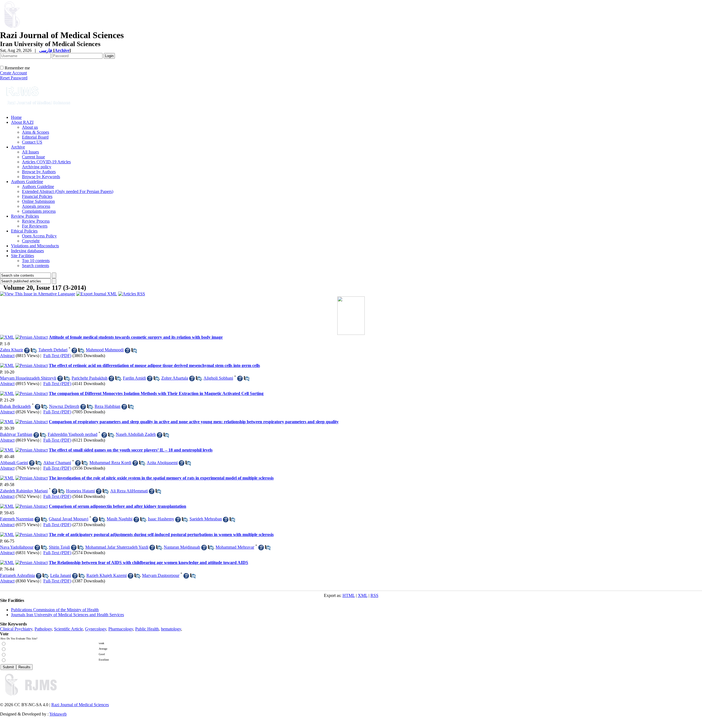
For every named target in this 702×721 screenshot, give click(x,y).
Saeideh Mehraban (205, 519)
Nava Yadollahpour (16, 547)
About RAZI (22, 122)
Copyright (30, 241)
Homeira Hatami (80, 491)
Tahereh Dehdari (52, 349)
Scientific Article (68, 629)
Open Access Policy (39, 236)
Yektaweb (58, 714)
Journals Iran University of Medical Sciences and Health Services (67, 614)
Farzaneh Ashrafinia (17, 575)
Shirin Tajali (59, 547)
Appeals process (36, 206)
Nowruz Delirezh (64, 406)
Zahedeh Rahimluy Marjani (24, 491)
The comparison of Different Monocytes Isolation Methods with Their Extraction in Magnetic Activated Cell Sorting (156, 393)
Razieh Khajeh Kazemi (106, 575)
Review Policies (25, 216)
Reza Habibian (107, 406)
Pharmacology (120, 629)
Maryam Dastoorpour (160, 575)
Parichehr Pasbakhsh (89, 378)
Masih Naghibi (119, 519)
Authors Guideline (27, 181)
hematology (171, 629)
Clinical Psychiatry (16, 629)
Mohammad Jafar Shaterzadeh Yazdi (116, 547)
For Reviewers (34, 226)
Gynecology (95, 629)
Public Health (147, 629)
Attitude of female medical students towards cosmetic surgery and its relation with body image (136, 337)
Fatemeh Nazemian (16, 519)
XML (362, 595)
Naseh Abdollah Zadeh (136, 434)
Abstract (7, 355)
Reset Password (13, 77)
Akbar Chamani (57, 462)
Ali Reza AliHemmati (129, 491)
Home (16, 117)
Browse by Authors (39, 171)
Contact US (32, 142)
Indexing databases (27, 250)
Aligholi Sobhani (218, 378)
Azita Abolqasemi (162, 462)
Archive (18, 147)
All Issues (30, 152)
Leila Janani (60, 575)
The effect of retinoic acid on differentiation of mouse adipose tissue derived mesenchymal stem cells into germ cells (154, 365)
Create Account (13, 73)
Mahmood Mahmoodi (105, 349)
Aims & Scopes (35, 132)
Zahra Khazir (11, 349)
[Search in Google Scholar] (27, 350)
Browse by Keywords (41, 176)
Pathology (43, 629)
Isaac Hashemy (161, 519)
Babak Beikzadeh (15, 406)
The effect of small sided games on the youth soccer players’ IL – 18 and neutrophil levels (131, 450)
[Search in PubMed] (33, 350)
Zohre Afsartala (174, 378)
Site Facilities (22, 255)
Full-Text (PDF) (57, 355)
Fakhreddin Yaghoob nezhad (72, 434)
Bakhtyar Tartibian (16, 434)
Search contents (35, 265)
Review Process (36, 221)
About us (30, 127)
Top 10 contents (36, 260)
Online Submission (38, 201)
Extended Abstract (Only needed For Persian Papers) (67, 191)
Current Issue (33, 157)
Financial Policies (37, 196)
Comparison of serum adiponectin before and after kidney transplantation (117, 506)
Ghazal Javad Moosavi (68, 519)
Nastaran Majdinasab (182, 547)
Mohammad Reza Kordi (110, 462)
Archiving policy (36, 166)
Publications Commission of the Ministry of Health (55, 609)
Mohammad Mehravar (235, 547)
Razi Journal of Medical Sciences (80, 704)
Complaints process (39, 211)
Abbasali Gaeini (14, 462)
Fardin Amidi (134, 378)
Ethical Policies (24, 231)
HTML (348, 595)
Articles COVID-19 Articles (46, 161)
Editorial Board (35, 137)
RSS (374, 595)
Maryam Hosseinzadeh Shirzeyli (28, 378)
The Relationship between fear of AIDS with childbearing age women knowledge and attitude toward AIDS (148, 562)
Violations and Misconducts (35, 245)
